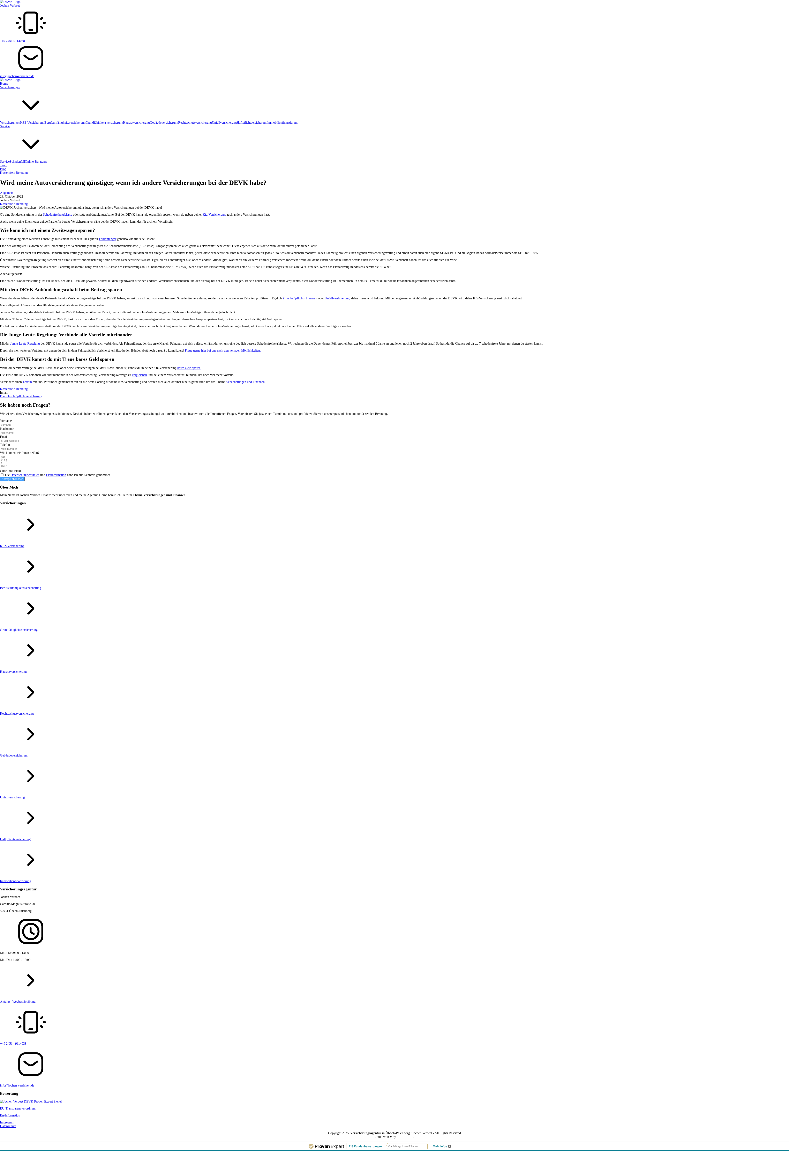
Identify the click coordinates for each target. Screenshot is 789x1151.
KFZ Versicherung (32, 122)
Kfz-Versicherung (214, 214)
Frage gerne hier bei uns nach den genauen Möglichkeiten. (223, 350)
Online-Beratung (36, 161)
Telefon (5, 444)
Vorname (6, 420)
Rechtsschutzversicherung (195, 122)
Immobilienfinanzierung (282, 122)
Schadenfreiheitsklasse (58, 214)
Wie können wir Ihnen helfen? (19, 452)
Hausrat (311, 298)
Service (5, 126)
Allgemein (7, 192)
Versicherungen (10, 87)
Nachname (7, 428)
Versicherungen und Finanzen (245, 382)
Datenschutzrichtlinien (24, 475)
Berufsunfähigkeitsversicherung (64, 122)
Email (4, 436)
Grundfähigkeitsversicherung (104, 122)
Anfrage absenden (12, 479)
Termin (28, 382)
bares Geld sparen (189, 368)
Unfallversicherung (224, 122)
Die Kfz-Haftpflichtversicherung (21, 396)
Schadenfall (17, 161)
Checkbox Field (10, 471)
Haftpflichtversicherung (252, 122)
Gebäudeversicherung (164, 122)
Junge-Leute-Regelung (25, 343)
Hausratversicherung (136, 122)
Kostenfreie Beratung (14, 172)
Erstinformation (56, 475)
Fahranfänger (107, 239)
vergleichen (139, 375)
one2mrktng (405, 1136)
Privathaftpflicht (293, 298)
